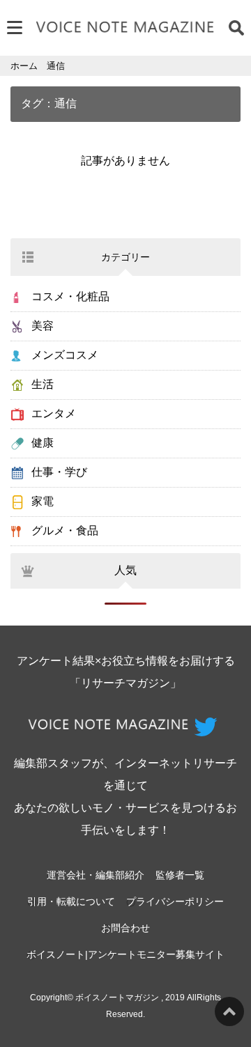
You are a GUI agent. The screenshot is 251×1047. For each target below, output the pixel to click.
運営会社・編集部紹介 (95, 875)
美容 (42, 326)
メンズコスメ (64, 355)
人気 (125, 570)
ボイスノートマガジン (117, 997)
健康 (42, 443)
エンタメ (53, 413)
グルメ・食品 (64, 530)
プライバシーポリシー (175, 901)
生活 (42, 384)
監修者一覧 (179, 875)
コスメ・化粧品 (70, 296)
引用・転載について (71, 901)
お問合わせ (125, 927)
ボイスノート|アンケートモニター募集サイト (125, 954)
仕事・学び (59, 472)
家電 (42, 501)
